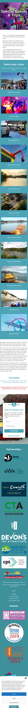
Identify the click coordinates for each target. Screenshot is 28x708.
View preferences (14, 702)
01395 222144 (6, 388)
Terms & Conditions (14, 596)
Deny (14, 698)
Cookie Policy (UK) (14, 598)
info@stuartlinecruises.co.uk (19, 582)
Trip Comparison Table (14, 600)
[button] (25, 678)
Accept (14, 694)
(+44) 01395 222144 (7, 582)
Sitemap (14, 594)
